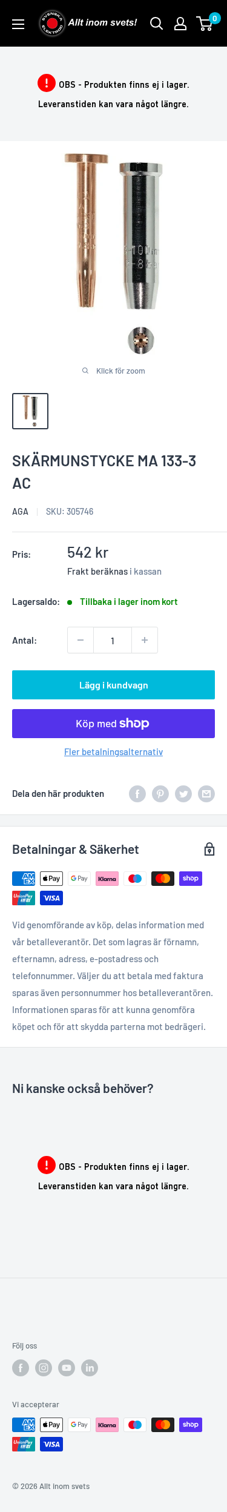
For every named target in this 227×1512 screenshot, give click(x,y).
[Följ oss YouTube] (66, 1367)
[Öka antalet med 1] (144, 640)
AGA (20, 511)
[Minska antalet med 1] (80, 640)
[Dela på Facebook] (137, 793)
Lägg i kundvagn (113, 684)
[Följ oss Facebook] (20, 1367)
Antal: (24, 640)
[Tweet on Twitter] (183, 793)
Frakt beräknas (97, 571)
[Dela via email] (206, 793)
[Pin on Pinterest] (160, 793)
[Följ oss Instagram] (43, 1367)
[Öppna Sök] (156, 23)
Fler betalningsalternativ (113, 751)
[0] (204, 23)
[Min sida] (180, 23)
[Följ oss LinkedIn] (89, 1367)
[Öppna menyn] (18, 24)
